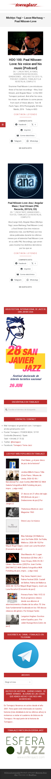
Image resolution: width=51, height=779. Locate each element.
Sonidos (23, 79)
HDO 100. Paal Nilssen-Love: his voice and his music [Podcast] (25, 64)
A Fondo (33, 72)
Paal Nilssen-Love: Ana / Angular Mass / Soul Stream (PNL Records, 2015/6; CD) (25, 206)
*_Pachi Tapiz (23, 72)
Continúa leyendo (25, 114)
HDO (25, 77)
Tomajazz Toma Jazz (22, 445)
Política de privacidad (12, 772)
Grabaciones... (15, 77)
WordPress (32, 775)
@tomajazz (16, 442)
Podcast (14, 79)
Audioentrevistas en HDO (25, 74)
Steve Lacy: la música (30, 521)
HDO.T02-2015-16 (34, 77)
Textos (12, 215)
